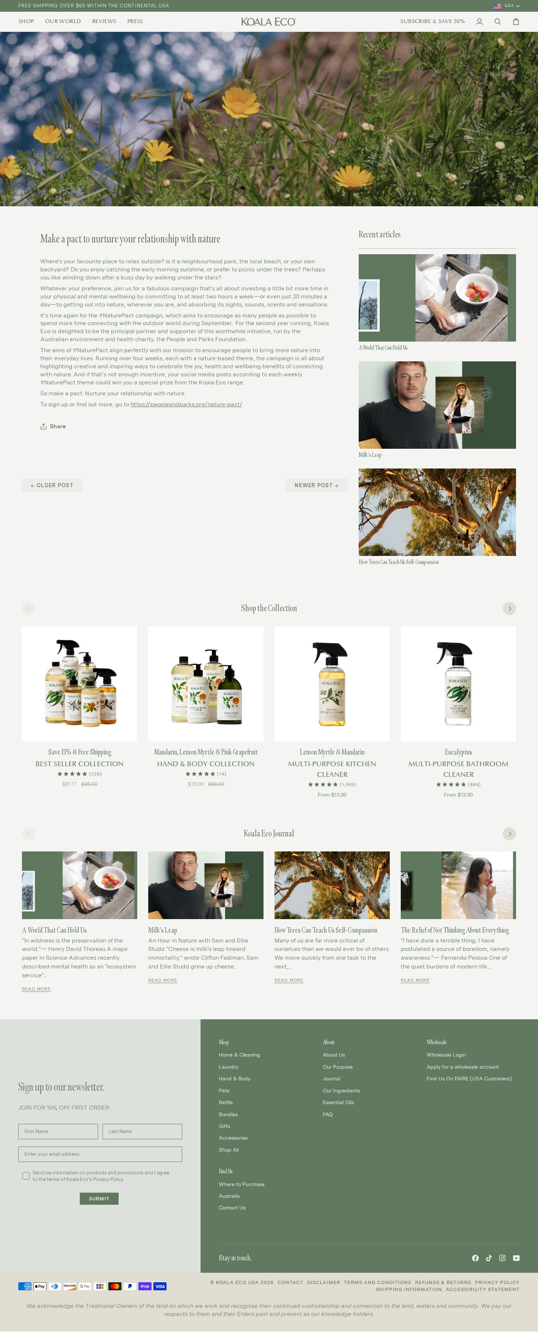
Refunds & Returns (443, 1282)
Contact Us (232, 1207)
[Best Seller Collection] (79, 683)
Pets (224, 1090)
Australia (229, 1196)
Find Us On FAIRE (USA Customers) (469, 1078)
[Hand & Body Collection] (206, 683)
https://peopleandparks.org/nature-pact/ (186, 404)
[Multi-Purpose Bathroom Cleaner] (458, 683)
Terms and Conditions (377, 1282)
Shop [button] (224, 1042)
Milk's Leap (370, 455)
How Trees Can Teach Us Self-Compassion (399, 562)
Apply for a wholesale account (463, 1067)
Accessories (233, 1138)
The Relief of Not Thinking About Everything (455, 930)
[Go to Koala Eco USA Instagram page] (502, 1258)
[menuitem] (29, 21)
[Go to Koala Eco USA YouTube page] (516, 1258)
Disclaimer (323, 1282)
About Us (334, 1054)
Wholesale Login (446, 1054)
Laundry (228, 1067)
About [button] (329, 1042)
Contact (290, 1282)
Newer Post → (317, 485)
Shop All (229, 1150)
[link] (29, 21)
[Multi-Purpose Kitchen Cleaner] (332, 683)
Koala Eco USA (237, 1282)
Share (58, 426)
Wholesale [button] (437, 1042)
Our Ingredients (341, 1090)
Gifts (224, 1126)
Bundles (228, 1114)
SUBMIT (99, 1198)
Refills (226, 1102)
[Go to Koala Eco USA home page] (269, 22)
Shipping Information (409, 1289)
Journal (331, 1078)
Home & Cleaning (239, 1054)
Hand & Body (234, 1078)
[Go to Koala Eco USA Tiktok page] (489, 1258)
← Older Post (52, 485)
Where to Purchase (242, 1184)
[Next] (509, 608)
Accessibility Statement (483, 1289)
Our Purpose (338, 1067)
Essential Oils (338, 1102)
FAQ (328, 1114)
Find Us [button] (226, 1171)
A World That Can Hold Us (383, 347)
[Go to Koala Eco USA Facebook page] (475, 1258)
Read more (36, 989)
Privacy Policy (497, 1282)
